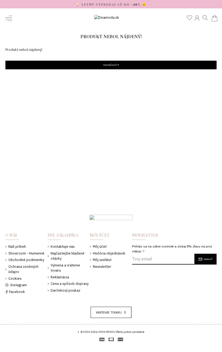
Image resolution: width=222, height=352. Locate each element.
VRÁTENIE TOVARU (109, 312)
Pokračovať (110, 65)
